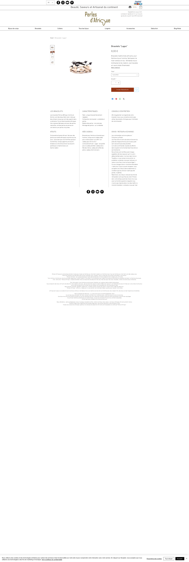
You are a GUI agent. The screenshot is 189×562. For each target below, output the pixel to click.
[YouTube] (67, 2)
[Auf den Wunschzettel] (137, 90)
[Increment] (119, 82)
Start (52, 38)
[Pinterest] (72, 2)
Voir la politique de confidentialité (52, 560)
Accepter (180, 559)
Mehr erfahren (115, 68)
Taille (113, 71)
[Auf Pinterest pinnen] (116, 99)
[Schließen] (186, 558)
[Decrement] (113, 82)
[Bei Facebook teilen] (112, 99)
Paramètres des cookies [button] (154, 559)
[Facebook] (58, 2)
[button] (140, 7)
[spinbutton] (116, 82)
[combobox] (125, 75)
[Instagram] (63, 2)
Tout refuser (169, 559)
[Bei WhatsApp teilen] (120, 99)
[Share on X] (124, 99)
